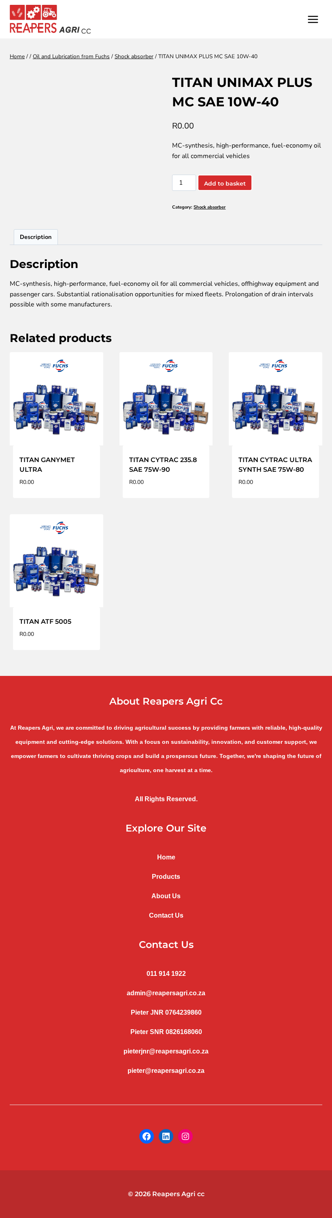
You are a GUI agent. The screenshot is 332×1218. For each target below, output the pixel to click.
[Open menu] (312, 19)
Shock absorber (210, 207)
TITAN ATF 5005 (45, 621)
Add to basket (225, 183)
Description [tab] (35, 237)
